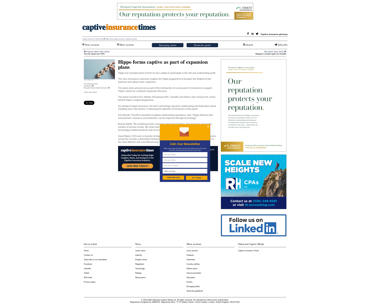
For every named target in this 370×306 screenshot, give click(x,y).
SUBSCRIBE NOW (173, 177)
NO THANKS (196, 178)
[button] (185, 144)
